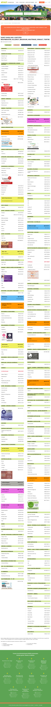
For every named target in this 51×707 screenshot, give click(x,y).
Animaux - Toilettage (6, 108)
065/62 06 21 (47, 218)
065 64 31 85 (20, 538)
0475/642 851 (47, 346)
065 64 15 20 (46, 381)
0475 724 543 (20, 220)
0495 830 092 (20, 163)
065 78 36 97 (47, 418)
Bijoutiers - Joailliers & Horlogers (9, 290)
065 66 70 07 (47, 483)
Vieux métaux (31, 631)
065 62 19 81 (47, 85)
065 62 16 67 (47, 81)
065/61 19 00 (47, 240)
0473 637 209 (47, 546)
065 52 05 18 (47, 250)
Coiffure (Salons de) (6, 459)
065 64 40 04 (47, 493)
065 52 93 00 (47, 314)
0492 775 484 (20, 573)
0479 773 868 (47, 522)
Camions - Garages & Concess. (8, 405)
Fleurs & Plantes (32, 135)
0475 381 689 (20, 557)
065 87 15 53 (46, 96)
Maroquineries (31, 362)
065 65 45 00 (20, 344)
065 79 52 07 (20, 296)
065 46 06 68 (20, 95)
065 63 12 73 (20, 482)
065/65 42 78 (47, 285)
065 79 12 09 (47, 603)
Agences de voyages (6, 53)
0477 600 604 (47, 252)
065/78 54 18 (47, 299)
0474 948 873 (20, 240)
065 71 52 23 (20, 66)
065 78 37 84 (47, 182)
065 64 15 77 (47, 390)
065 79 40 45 (47, 200)
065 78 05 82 (47, 621)
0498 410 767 (20, 68)
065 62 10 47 (20, 349)
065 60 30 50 (20, 271)
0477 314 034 (47, 132)
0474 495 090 (47, 161)
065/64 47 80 (47, 151)
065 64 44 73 (47, 54)
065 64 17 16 (47, 295)
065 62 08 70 (47, 514)
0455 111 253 (20, 400)
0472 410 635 (20, 329)
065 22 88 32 (47, 205)
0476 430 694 (46, 338)
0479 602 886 (20, 139)
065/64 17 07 (47, 563)
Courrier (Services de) (6, 529)
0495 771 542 (20, 251)
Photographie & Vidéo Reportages (36, 426)
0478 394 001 (47, 614)
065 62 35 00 (47, 465)
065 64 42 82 (20, 317)
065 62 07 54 (20, 501)
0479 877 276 (20, 236)
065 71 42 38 (47, 59)
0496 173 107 (47, 127)
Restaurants (31, 463)
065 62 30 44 (47, 423)
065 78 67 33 (47, 407)
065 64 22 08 (20, 224)
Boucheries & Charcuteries (8, 311)
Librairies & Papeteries (33, 288)
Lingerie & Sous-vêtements (34, 304)
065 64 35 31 (46, 225)
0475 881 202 (20, 112)
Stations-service (32, 558)
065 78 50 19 (47, 443)
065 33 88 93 (20, 351)
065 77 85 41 (20, 548)
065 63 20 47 (47, 203)
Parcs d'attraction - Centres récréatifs (37, 410)
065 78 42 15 (47, 402)
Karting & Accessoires (33, 283)
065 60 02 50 (47, 590)
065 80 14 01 (20, 518)
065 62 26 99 (46, 322)
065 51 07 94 (20, 378)
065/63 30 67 (47, 112)
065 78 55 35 (20, 392)
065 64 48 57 (47, 472)
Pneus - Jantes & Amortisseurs (35, 436)
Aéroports (4, 48)
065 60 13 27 (20, 322)
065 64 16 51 (46, 119)
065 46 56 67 (20, 455)
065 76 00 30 (47, 186)
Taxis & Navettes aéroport (34, 568)
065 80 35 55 (47, 538)
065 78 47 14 (20, 437)
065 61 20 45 (20, 425)
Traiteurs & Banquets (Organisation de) (37, 588)
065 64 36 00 (20, 461)
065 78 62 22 (20, 285)
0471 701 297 (20, 540)
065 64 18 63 (47, 52)
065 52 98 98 (47, 458)
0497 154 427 (20, 93)
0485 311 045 (20, 292)
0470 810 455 (20, 514)
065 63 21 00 (20, 153)
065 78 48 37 (47, 612)
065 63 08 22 (46, 141)
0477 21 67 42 (47, 617)
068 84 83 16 (47, 316)
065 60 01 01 (20, 228)
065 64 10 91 (20, 230)
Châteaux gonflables (6, 428)
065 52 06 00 (20, 82)
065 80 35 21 (47, 63)
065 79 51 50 (20, 58)
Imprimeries (30, 216)
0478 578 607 (47, 280)
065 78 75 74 (47, 364)
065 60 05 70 (20, 170)
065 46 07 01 (20, 516)
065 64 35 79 (20, 465)
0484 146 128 (20, 494)
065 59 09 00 (20, 264)
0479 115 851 (20, 543)
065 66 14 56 (20, 555)
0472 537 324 (20, 380)
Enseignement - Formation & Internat (36, 48)
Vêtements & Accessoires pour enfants (37, 626)
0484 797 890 (47, 428)
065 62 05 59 (20, 194)
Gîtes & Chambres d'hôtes (34, 159)
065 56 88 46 (47, 485)
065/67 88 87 (47, 628)
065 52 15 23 (20, 396)
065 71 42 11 (47, 79)
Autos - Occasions (5, 233)
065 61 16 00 (20, 320)
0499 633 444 (20, 114)
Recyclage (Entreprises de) (34, 454)
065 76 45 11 (47, 190)
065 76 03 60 (47, 177)
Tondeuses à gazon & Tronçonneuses (37, 583)
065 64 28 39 (20, 394)
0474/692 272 (47, 570)
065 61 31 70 (47, 467)
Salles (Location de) (32, 512)
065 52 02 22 (20, 531)
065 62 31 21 (20, 222)
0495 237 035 (20, 158)
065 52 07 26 (20, 505)
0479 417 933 (20, 581)
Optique (29, 405)
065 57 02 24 (47, 533)
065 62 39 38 (20, 105)
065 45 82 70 (47, 306)
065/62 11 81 (47, 598)
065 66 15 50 (20, 56)
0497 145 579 (20, 431)
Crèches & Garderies (6, 546)
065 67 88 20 (47, 619)
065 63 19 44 (20, 520)
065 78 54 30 (47, 372)
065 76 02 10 (47, 188)
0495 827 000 (47, 137)
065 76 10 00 (20, 359)
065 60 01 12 (20, 172)
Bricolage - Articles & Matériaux (9, 362)
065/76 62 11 (47, 329)
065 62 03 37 (20, 467)
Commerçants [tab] (8, 45)
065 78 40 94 (20, 161)
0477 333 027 (47, 433)
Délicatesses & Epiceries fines (8, 560)
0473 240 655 (47, 438)
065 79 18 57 (47, 495)
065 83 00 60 (20, 274)
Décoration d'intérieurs (7, 551)
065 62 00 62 (47, 397)
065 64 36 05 (47, 91)
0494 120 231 (20, 136)
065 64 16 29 (47, 61)
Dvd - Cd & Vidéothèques (7, 566)
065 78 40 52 (47, 87)
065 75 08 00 (47, 254)
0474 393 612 (20, 536)
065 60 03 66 (47, 377)
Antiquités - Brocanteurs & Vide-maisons (11, 156)
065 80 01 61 (20, 74)
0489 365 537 (47, 491)
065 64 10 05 (20, 408)
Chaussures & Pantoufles (7, 435)
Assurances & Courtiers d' (7, 166)
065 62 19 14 (47, 83)
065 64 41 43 (20, 364)
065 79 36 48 (47, 610)
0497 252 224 (20, 402)
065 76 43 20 (47, 179)
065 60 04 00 (47, 207)
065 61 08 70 (20, 283)
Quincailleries (31, 448)
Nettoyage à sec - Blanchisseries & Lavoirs (38, 400)
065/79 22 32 (47, 242)
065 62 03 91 (47, 445)
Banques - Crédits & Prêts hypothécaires (11, 267)
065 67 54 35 (20, 563)
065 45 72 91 (20, 207)
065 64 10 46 (47, 374)
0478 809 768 (20, 441)
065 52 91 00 (47, 156)
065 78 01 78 (47, 244)
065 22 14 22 (47, 370)
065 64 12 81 (47, 474)
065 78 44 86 (47, 431)
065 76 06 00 (47, 596)
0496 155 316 (20, 102)
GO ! (25, 32)
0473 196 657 (47, 261)
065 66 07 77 (47, 470)
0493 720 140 (20, 489)
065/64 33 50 (47, 238)
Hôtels (29, 193)
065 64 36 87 (46, 478)
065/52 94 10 (47, 553)
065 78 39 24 (20, 439)
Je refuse (36, 705)
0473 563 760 (47, 129)
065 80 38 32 (20, 269)
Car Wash (3, 423)
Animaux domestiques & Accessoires (10, 149)
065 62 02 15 (20, 72)
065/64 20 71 (47, 106)
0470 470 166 (20, 100)
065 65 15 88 (47, 497)
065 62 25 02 (47, 301)
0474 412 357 (46, 269)
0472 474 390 (47, 267)
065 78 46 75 (20, 331)
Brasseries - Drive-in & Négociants (9, 357)
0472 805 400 (46, 351)
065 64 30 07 (47, 487)
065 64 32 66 (20, 512)
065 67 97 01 (47, 258)
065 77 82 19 (20, 382)
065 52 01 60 (47, 265)
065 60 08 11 (20, 70)
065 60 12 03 (20, 76)
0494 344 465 (47, 165)
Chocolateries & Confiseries (8, 444)
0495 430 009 (20, 131)
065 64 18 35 (20, 313)
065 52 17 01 (20, 315)
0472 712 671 (47, 139)
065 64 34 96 (20, 238)
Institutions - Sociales (33, 232)
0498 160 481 (20, 553)
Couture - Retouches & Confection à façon (11, 534)
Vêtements (30, 606)
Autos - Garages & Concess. (8, 210)
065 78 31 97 (47, 74)
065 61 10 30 (47, 93)
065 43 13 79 (20, 287)
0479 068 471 (20, 110)
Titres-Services (31, 573)
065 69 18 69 (20, 390)
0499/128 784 (47, 344)
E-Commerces (4, 571)
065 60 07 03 (47, 460)
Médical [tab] (35, 45)
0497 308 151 (47, 544)
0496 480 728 (47, 184)
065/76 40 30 (47, 236)
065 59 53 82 (47, 456)
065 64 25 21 (20, 496)
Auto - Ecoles (4, 205)
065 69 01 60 (47, 577)
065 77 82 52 (46, 500)
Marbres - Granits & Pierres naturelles (37, 349)
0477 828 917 (20, 376)
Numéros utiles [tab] (43, 45)
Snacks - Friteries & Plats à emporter (37, 525)
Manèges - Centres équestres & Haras (37, 332)
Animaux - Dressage (6, 98)
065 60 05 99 (20, 463)
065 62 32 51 (47, 318)
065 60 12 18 (20, 218)
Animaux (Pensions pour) (7, 127)
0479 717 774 (20, 453)
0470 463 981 (47, 623)
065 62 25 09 (20, 371)
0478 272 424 (47, 608)
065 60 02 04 (20, 50)
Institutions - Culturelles (34, 221)
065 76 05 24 (47, 451)
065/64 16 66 (47, 489)
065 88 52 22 (20, 568)
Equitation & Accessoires (34, 115)
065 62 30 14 (20, 190)
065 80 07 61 (20, 256)
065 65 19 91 (20, 187)
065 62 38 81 (47, 312)
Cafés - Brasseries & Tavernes (8, 385)
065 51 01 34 (20, 327)
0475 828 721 (47, 517)
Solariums (30, 536)
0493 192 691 (20, 575)
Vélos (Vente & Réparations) (34, 601)
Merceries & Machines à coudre (35, 388)
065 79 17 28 (47, 89)
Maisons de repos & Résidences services (37, 309)
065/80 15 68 (47, 213)
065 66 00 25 (47, 256)
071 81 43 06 (20, 198)
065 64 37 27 (20, 304)
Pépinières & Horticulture (34, 421)
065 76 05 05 (20, 212)
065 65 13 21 (47, 551)
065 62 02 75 (46, 65)
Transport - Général (33, 593)
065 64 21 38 (20, 175)
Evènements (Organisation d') (35, 125)
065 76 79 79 (20, 226)
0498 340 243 (47, 527)
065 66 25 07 (47, 412)
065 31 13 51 (20, 499)
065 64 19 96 (47, 291)
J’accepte (40, 705)
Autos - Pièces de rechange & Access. (10, 260)
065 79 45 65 (20, 526)
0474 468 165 (20, 151)
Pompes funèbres (32, 441)
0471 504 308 (47, 529)
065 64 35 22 (47, 531)
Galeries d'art (31, 154)
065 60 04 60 (47, 580)
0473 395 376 (47, 171)
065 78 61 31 (47, 56)
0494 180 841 (47, 163)
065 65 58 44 (20, 374)
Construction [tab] (16, 45)
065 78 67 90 (20, 354)
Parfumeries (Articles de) (34, 416)
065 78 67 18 (47, 76)
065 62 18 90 (47, 195)
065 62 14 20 (47, 633)
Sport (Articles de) (32, 542)
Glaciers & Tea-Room (33, 169)
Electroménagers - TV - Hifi (7, 578)
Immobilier (30, 198)
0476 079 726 (20, 398)
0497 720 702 (47, 209)
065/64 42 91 (47, 297)
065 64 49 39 (47, 50)
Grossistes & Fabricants (33, 175)
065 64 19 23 (20, 192)
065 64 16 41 (20, 168)
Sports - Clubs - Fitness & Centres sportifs (38, 549)
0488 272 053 (20, 262)
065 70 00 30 (20, 116)
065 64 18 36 (47, 334)
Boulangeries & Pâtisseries (8, 325)
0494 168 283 (47, 575)
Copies (3, 523)
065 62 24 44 (47, 565)
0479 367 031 (47, 585)
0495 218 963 (20, 388)
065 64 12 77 (47, 234)
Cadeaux (3, 367)
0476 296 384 (20, 60)
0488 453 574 (47, 555)
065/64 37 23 (47, 327)
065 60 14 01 (20, 469)
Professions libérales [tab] (26, 45)
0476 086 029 (20, 510)
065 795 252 (47, 561)
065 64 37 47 (47, 293)
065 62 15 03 (47, 519)
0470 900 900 (47, 211)
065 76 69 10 (20, 185)
